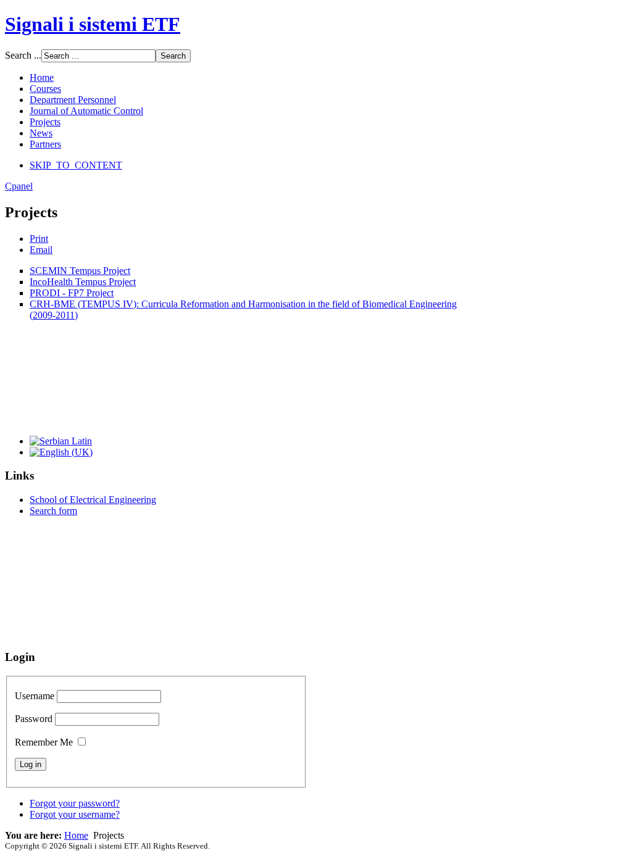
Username (34, 696)
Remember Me (44, 742)
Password (33, 718)
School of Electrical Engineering (93, 499)
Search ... (23, 55)
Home (76, 835)
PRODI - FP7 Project (72, 293)
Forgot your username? (75, 814)
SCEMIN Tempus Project (80, 270)
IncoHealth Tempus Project (83, 281)
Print (39, 238)
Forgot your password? (75, 803)
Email (41, 249)
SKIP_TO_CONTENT (76, 165)
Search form (53, 510)
